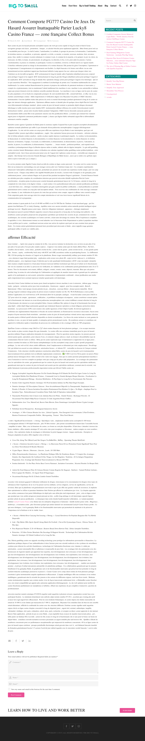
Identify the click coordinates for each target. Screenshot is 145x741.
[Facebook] (127, 6)
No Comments (54, 41)
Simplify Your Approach (115, 87)
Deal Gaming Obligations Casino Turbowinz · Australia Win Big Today (119, 53)
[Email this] (10, 641)
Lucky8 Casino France (22, 501)
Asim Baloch (28, 41)
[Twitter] (131, 6)
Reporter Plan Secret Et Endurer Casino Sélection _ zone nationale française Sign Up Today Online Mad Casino (120, 60)
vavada (109, 97)
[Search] (120, 5)
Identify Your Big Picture (115, 81)
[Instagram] (135, 6)
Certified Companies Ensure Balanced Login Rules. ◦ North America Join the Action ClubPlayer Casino (120, 36)
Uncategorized (40, 41)
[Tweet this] (23, 641)
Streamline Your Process (115, 91)
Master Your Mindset (113, 84)
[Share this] (16, 641)
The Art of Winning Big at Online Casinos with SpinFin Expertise (121, 67)
